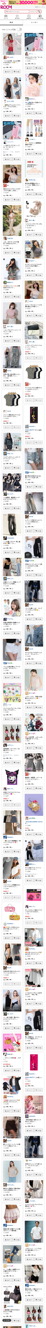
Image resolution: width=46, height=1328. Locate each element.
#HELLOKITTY (30, 430)
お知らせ (29, 17)
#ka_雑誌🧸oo (30, 102)
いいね (17, 71)
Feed (6, 17)
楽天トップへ (40, 7)
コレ (8, 71)
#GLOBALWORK (32, 822)
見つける (17, 17)
